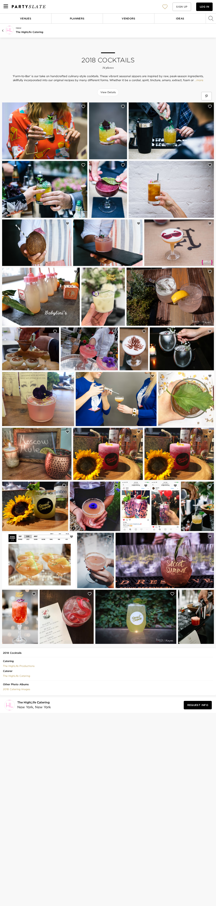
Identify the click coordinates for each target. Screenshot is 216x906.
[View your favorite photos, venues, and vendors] (164, 6)
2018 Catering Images (16, 689)
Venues (25, 18)
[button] (164, 6)
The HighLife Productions (19, 666)
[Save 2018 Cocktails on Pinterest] (206, 96)
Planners (77, 18)
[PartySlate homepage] (29, 6)
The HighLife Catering (29, 32)
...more (198, 80)
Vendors (128, 18)
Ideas (180, 18)
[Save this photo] (83, 106)
